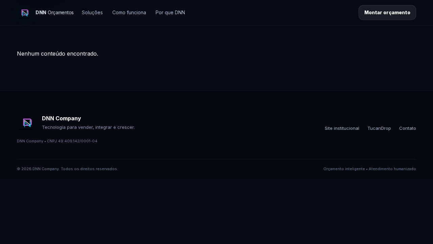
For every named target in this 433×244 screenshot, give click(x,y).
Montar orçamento (387, 12)
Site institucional (342, 128)
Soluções (92, 12)
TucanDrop (379, 128)
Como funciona (129, 12)
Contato (407, 128)
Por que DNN (170, 12)
